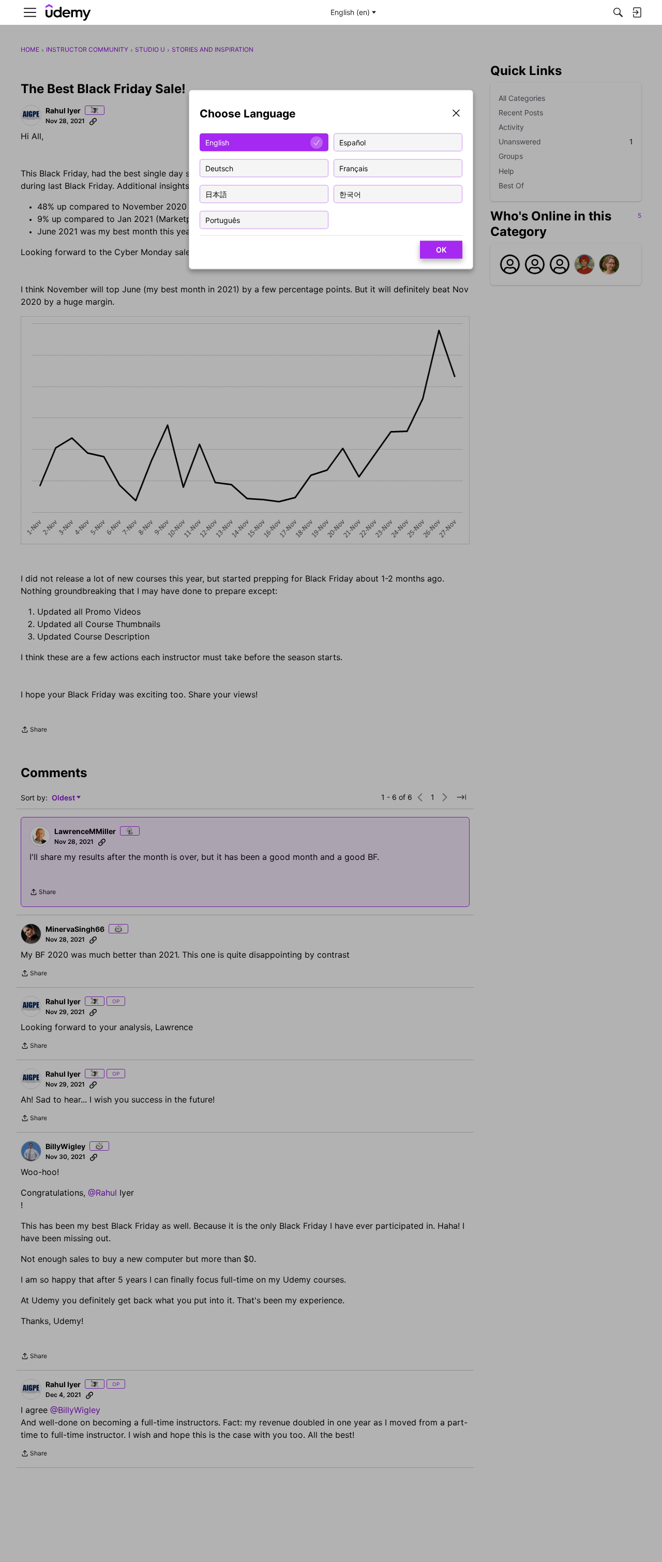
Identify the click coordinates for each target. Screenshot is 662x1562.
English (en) (350, 12)
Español (352, 142)
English (217, 142)
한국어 (350, 193)
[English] (68, 12)
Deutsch (219, 167)
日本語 (216, 193)
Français (353, 167)
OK (441, 249)
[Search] (618, 12)
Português (222, 219)
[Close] (456, 114)
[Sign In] (636, 12)
